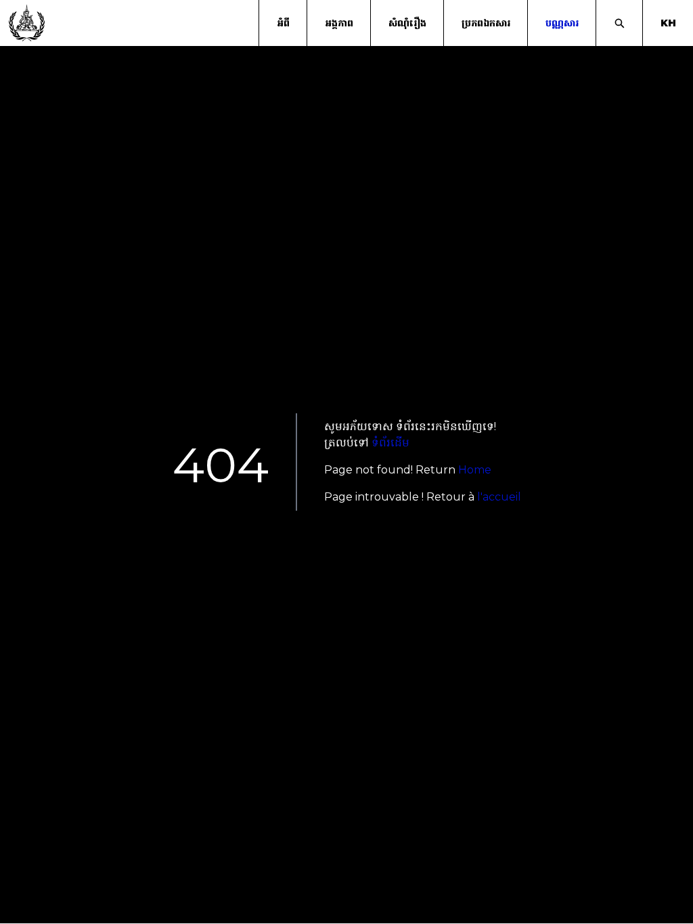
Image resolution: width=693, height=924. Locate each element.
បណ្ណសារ (562, 23)
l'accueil (499, 496)
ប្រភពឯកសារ (486, 23)
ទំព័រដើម (390, 442)
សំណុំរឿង (407, 23)
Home (474, 469)
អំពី (283, 23)
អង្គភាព (339, 23)
